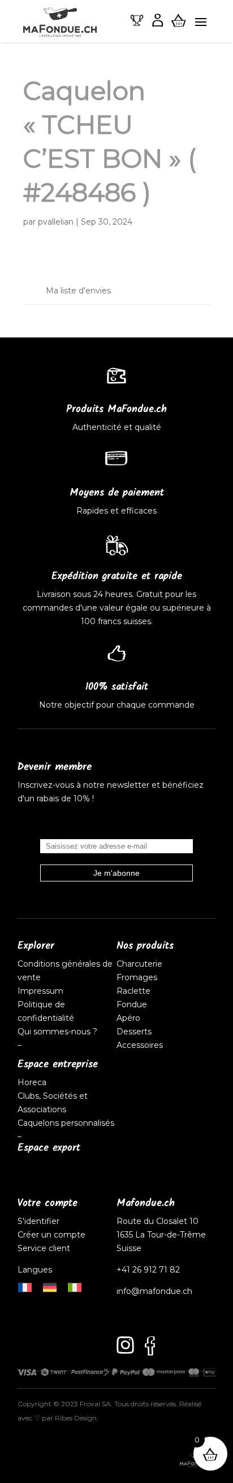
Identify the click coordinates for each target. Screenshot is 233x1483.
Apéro (128, 1018)
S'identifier (40, 1221)
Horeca (32, 1082)
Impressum (40, 991)
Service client (44, 1248)
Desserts (134, 1031)
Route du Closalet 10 (157, 1221)
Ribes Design (76, 1418)
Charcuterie (139, 964)
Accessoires (139, 1045)
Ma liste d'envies (78, 291)
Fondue (131, 1004)
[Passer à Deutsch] (49, 1286)
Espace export (49, 1148)
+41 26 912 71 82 (148, 1270)
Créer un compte (53, 1235)
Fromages (136, 977)
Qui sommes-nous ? (57, 1031)
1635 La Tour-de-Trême (161, 1235)
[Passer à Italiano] (74, 1286)
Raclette (133, 991)
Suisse (128, 1248)
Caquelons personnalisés (66, 1123)
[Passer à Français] (24, 1286)
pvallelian (56, 222)
